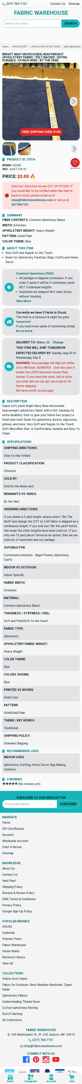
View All (7, 963)
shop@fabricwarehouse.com (32, 200)
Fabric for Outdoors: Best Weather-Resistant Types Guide (37, 987)
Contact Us (57, 4)
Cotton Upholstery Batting (20, 1008)
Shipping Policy (12, 887)
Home (6, 822)
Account (8, 835)
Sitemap (74, 4)
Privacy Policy (11, 905)
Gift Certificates (13, 829)
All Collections (12, 1020)
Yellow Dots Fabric (14, 978)
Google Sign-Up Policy (17, 911)
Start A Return (12, 847)
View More (23, 301)
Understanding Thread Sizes (21, 1001)
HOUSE (17, 165)
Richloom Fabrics (13, 957)
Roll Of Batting (12, 1014)
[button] (73, 101)
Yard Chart (9, 881)
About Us (8, 868)
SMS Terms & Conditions (19, 899)
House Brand (10, 951)
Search (70, 23)
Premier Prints (12, 939)
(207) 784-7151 (16, 4)
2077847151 (20, 204)
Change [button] (58, 342)
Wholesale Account (15, 841)
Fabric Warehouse (14, 945)
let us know (24, 331)
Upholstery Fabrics (14, 995)
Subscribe (68, 804)
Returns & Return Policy (18, 893)
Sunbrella (8, 933)
